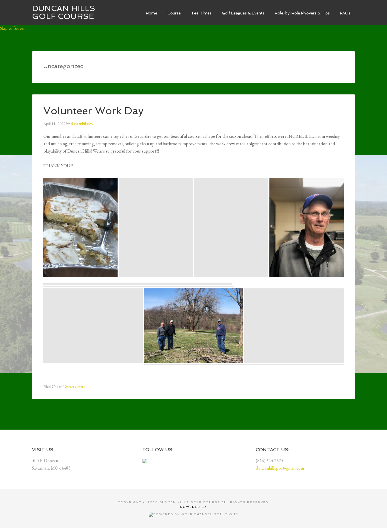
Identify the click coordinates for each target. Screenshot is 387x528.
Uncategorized (74, 386)
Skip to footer (12, 28)
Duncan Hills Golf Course (63, 12)
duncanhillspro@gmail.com (280, 468)
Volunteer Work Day (93, 111)
